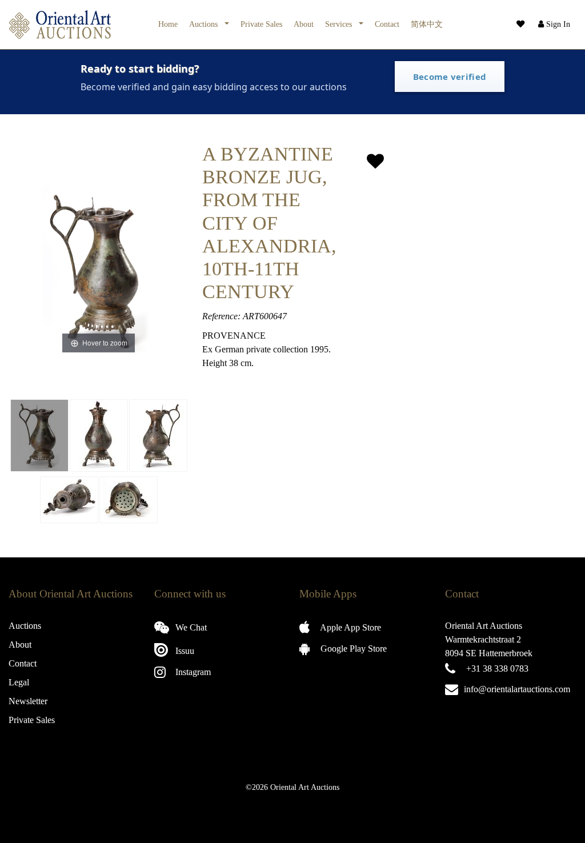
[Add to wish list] (375, 161)
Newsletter (28, 701)
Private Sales (261, 24)
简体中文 (427, 24)
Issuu (183, 651)
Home (168, 24)
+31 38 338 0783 (497, 668)
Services (339, 24)
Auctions (204, 24)
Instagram (192, 672)
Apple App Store (349, 627)
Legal (19, 682)
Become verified (450, 76)
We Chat (190, 627)
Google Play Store (352, 648)
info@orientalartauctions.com (517, 689)
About (304, 24)
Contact (387, 24)
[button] (553, 24)
